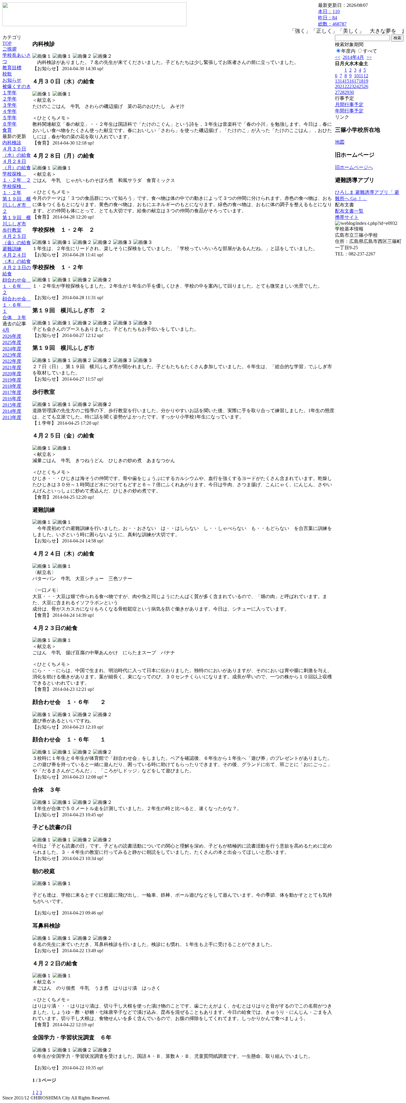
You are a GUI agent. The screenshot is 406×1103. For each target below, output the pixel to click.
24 (356, 86)
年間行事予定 (349, 110)
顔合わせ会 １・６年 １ (16, 305)
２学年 (9, 98)
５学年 (9, 117)
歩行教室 (11, 230)
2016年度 (11, 398)
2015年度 (11, 404)
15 (346, 81)
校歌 (7, 73)
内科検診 (11, 142)
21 (342, 86)
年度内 (348, 51)
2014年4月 (353, 57)
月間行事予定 (349, 104)
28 (342, 92)
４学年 (9, 111)
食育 (7, 130)
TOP (7, 43)
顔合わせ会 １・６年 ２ (16, 286)
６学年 (9, 123)
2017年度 (11, 392)
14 (342, 81)
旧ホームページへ (354, 167)
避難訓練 (11, 248)
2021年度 (11, 367)
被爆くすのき (16, 86)
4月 (6, 329)
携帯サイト (347, 217)
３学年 (9, 105)
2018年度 (11, 386)
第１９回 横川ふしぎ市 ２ (16, 205)
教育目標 (11, 67)
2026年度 (11, 336)
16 (351, 81)
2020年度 (11, 373)
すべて (370, 51)
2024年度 (11, 348)
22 (346, 86)
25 (361, 86)
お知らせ (11, 80)
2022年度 (11, 361)
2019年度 (11, 379)
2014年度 (11, 411)
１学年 (9, 92)
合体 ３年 (14, 317)
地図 (339, 142)
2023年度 (11, 354)
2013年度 (11, 417)
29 (346, 92)
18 (361, 81)
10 (356, 75)
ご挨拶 (9, 48)
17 (356, 81)
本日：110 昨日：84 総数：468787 (332, 17)
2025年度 (11, 342)
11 (361, 75)
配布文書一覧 (349, 211)
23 (351, 86)
